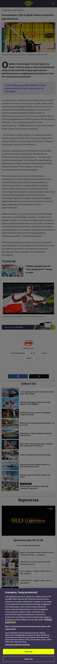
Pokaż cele (28, 659)
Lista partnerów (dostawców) (17, 645)
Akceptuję (28, 651)
